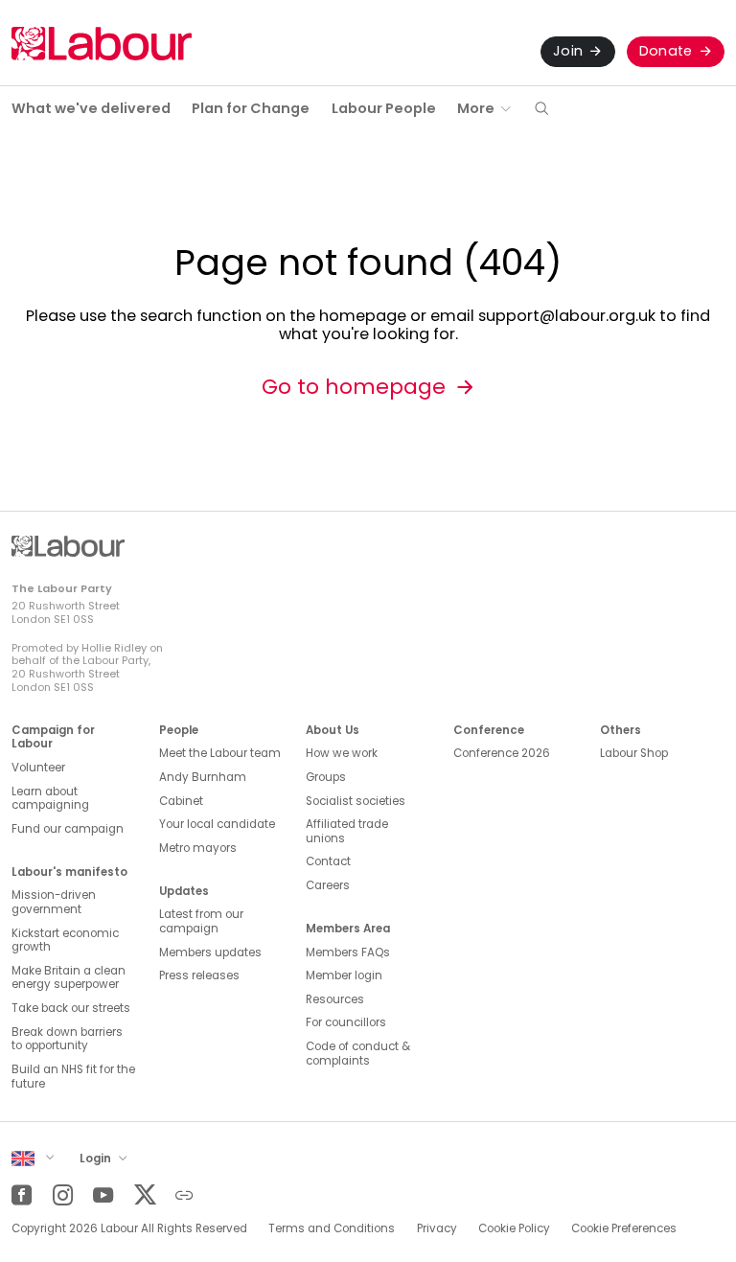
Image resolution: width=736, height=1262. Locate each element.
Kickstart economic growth (65, 940)
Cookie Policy (514, 1228)
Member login (344, 975)
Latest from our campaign (201, 921)
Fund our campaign (68, 829)
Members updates (210, 952)
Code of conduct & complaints (358, 1053)
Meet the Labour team (220, 753)
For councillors (346, 1022)
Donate (666, 50)
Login (97, 1157)
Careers (328, 885)
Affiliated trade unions (347, 831)
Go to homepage (354, 387)
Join (568, 50)
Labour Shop (634, 753)
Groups (326, 777)
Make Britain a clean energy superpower (69, 978)
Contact (328, 861)
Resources (335, 999)
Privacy (437, 1228)
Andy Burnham (202, 777)
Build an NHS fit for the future (73, 1076)
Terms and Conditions (331, 1228)
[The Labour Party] (102, 43)
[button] (541, 109)
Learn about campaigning (50, 799)
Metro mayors (198, 848)
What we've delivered (91, 108)
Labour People (384, 108)
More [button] (475, 108)
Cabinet (181, 801)
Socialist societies (355, 801)
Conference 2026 (501, 753)
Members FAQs (348, 952)
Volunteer (38, 767)
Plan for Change (251, 108)
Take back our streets (71, 1008)
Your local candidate (217, 824)
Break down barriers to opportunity (67, 1039)
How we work (342, 753)
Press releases (199, 975)
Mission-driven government (54, 902)
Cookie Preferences (624, 1228)
